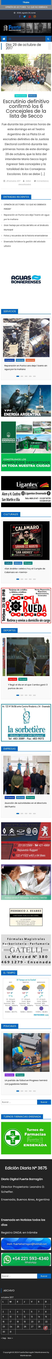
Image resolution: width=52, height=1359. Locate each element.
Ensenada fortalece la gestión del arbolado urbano (24, 243)
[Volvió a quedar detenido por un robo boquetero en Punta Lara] (26, 1052)
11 (17, 1316)
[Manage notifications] (45, 1328)
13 (32, 1316)
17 (11, 1321)
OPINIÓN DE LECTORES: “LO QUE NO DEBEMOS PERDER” (25, 206)
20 (32, 1321)
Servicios (30, 360)
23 (4, 1326)
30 (4, 1331)
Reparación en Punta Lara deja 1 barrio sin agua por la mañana (26, 217)
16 (3, 1321)
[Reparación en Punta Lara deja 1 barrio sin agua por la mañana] (26, 337)
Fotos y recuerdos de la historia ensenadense (26, 235)
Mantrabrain (25, 1355)
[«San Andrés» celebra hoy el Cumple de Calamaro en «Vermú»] (26, 540)
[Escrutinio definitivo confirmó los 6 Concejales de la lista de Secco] (26, 72)
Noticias (32, 96)
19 (25, 1321)
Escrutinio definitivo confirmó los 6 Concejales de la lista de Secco (26, 109)
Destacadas (20, 96)
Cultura (8, 563)
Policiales (9, 1075)
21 (39, 1321)
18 (18, 1321)
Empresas (9, 360)
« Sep (3, 1338)
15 (46, 1316)
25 (18, 1326)
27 (32, 1326)
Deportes (9, 679)
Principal (28, 563)
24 (11, 1326)
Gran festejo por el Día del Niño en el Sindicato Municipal (26, 227)
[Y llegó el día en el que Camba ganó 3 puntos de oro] (26, 656)
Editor (28, 181)
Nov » (10, 1338)
